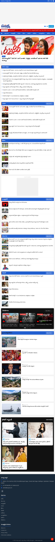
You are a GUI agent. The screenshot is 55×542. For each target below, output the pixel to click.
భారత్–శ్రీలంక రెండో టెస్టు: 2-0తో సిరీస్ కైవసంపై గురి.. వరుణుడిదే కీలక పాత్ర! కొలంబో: (27, 143)
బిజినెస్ (29, 33)
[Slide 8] (30, 63)
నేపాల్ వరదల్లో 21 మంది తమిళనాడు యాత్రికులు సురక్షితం (16, 96)
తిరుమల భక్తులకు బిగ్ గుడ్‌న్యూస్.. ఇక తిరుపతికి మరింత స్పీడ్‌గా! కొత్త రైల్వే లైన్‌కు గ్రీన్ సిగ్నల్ (29, 209)
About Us (3, 528)
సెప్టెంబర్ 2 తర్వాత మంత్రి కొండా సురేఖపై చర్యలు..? (20, 265)
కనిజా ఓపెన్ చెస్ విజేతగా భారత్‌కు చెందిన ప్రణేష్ (19, 169)
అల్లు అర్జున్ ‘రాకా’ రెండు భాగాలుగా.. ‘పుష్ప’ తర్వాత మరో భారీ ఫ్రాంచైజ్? (18, 99)
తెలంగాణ (7, 33)
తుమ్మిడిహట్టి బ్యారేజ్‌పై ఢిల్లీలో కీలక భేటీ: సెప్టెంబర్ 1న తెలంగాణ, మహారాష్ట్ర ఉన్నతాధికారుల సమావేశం (25, 84)
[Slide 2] (23, 63)
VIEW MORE (49, 420)
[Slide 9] (31, 63)
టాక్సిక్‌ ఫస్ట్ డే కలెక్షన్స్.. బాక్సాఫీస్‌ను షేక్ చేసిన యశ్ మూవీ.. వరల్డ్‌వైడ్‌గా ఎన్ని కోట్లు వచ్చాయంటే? (23, 76)
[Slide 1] (22, 63)
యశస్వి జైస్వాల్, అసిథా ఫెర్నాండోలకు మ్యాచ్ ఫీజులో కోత (21, 163)
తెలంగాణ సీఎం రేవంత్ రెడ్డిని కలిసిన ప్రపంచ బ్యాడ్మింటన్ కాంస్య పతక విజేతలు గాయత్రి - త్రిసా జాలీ (30, 150)
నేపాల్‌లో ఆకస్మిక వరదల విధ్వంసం (29, 393)
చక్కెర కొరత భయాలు (7, 93)
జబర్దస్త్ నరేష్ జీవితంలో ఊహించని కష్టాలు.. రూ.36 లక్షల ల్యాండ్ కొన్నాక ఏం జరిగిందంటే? (28, 133)
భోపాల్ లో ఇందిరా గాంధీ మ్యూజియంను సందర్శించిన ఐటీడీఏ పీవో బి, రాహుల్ (25, 252)
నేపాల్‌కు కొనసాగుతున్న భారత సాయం (17, 302)
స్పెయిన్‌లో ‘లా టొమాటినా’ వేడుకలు (29, 353)
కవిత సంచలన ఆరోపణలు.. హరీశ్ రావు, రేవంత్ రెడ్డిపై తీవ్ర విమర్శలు (23, 259)
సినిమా (19, 33)
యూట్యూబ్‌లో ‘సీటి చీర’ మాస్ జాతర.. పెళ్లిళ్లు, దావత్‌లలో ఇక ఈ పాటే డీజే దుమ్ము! (21, 73)
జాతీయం (34, 33)
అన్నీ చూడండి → (49, 103)
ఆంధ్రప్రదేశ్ (13, 33)
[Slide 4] (25, 63)
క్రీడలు (24, 33)
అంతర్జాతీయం (42, 33)
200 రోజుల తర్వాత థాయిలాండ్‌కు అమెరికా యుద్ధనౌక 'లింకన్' (35, 406)
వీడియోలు (3, 520)
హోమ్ (2, 499)
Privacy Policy (4, 532)
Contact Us (3, 530)
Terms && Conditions (6, 535)
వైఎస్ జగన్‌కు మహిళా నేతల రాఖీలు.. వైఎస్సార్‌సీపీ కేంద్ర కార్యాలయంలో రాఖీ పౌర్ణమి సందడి (28, 222)
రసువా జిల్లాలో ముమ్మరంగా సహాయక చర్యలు (27, 339)
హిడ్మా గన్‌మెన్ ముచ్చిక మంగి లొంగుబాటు (18, 202)
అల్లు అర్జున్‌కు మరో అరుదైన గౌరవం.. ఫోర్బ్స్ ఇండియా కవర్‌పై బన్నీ (17, 87)
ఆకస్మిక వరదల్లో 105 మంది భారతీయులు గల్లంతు (32, 379)
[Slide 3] (24, 63)
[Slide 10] (32, 63)
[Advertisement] (27, 13)
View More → (48, 310)
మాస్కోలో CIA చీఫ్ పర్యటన (28, 366)
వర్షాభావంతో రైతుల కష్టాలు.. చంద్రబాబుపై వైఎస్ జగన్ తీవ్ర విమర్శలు (23, 215)
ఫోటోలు (48, 33)
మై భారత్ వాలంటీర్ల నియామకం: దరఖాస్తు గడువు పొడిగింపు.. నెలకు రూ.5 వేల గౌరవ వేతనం (29, 228)
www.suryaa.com (38, 540)
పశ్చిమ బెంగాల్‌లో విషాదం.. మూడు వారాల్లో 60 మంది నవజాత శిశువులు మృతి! (20, 70)
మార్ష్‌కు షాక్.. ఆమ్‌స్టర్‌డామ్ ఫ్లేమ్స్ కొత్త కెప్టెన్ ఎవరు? (20, 156)
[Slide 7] (29, 63)
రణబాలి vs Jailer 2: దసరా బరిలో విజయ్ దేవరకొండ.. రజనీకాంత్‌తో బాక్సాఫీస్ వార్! (21, 90)
